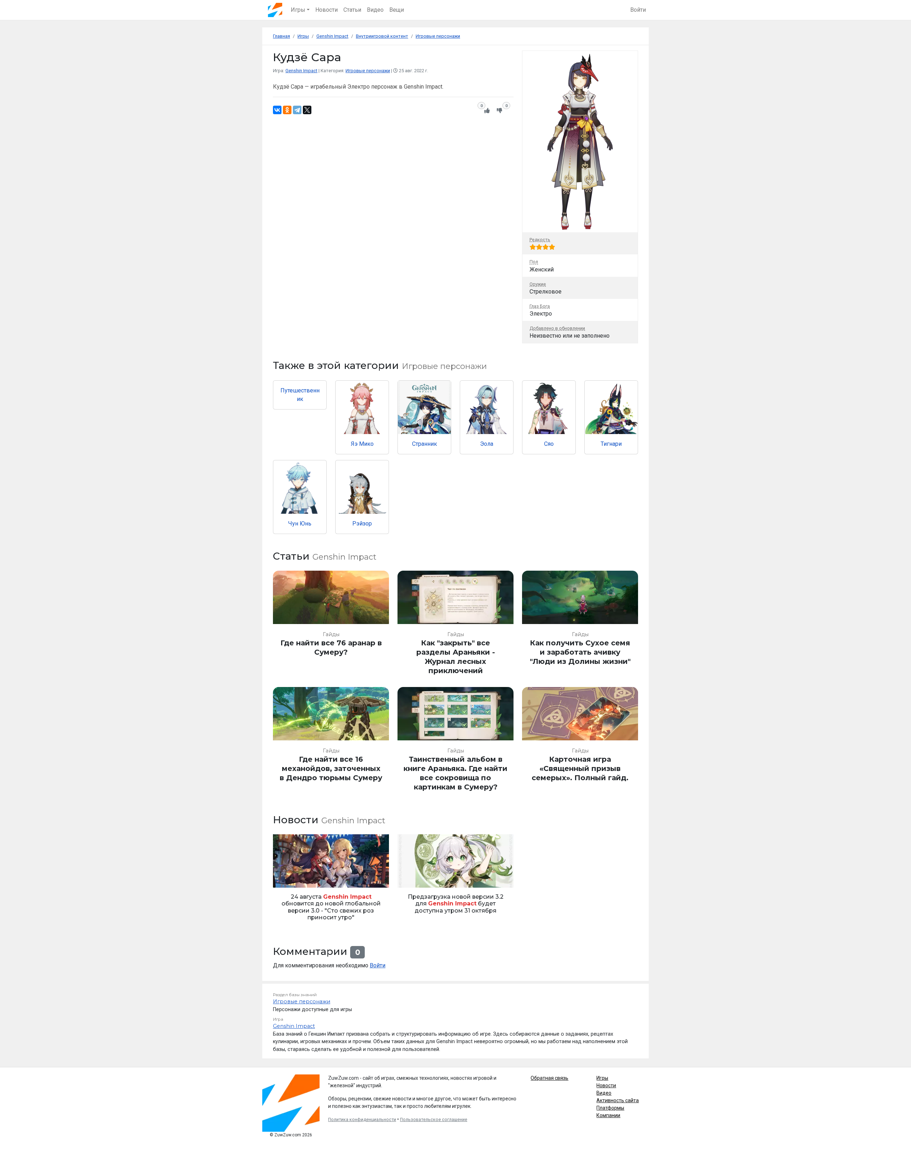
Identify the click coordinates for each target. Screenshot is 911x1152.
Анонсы (284, 878)
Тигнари (611, 443)
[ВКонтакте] (277, 110)
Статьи (352, 9)
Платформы (610, 1108)
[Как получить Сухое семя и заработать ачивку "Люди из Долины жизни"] (580, 626)
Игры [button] (298, 9)
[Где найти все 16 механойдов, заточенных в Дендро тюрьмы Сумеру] (331, 742)
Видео (375, 9)
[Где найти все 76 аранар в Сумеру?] (331, 626)
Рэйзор (362, 523)
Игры (602, 1078)
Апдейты (410, 878)
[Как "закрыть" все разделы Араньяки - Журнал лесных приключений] (455, 626)
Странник (424, 443)
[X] (307, 110)
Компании (608, 1115)
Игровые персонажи (368, 70)
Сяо (549, 443)
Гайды (331, 634)
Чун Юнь (299, 523)
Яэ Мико (362, 443)
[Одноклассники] (287, 110)
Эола (486, 443)
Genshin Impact (301, 70)
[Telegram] (297, 110)
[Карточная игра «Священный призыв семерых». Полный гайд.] (580, 742)
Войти (638, 9)
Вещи (396, 9)
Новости (326, 9)
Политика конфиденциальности (362, 1119)
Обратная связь (549, 1078)
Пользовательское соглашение (433, 1119)
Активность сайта (617, 1100)
